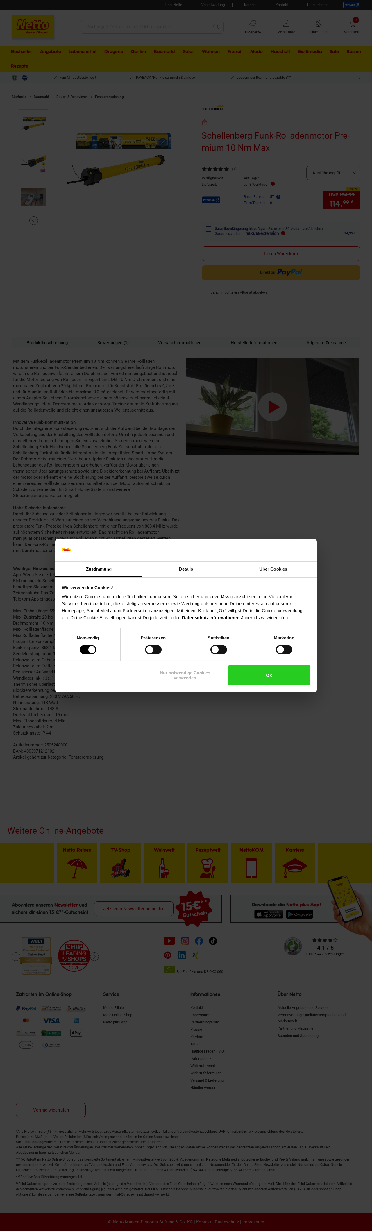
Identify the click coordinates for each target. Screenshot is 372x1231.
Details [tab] (186, 569)
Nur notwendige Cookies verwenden (185, 675)
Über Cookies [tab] (273, 569)
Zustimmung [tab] (99, 569)
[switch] (153, 649)
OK (269, 675)
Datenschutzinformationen (210, 617)
